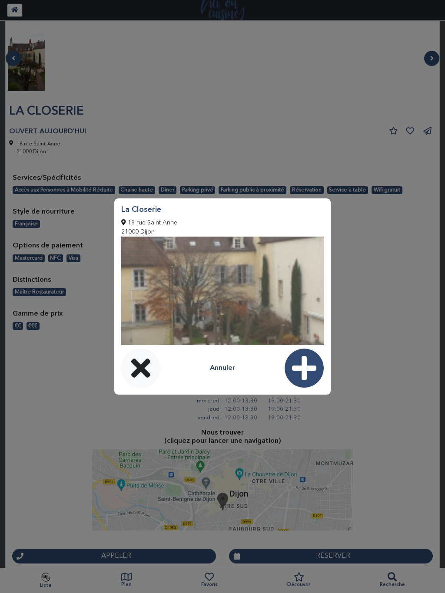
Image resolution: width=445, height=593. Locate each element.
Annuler (222, 368)
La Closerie (141, 210)
